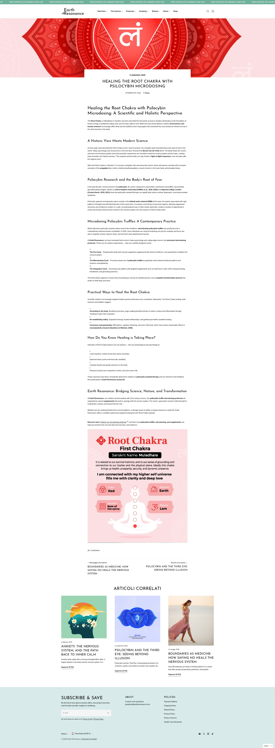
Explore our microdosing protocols (113, 422)
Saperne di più (67, 667)
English (266, 746)
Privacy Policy (169, 714)
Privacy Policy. (99, 719)
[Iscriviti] (108, 713)
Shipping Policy (170, 706)
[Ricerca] (208, 11)
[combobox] (268, 746)
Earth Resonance (74, 739)
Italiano (64, 734)
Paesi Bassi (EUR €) (82, 733)
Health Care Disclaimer (173, 722)
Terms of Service (170, 718)
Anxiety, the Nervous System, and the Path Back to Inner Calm (80, 650)
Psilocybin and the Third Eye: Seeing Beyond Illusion (137, 654)
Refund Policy (169, 710)
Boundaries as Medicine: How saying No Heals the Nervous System (191, 658)
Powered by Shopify (89, 739)
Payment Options (170, 701)
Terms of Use (87, 719)
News (147, 93)
